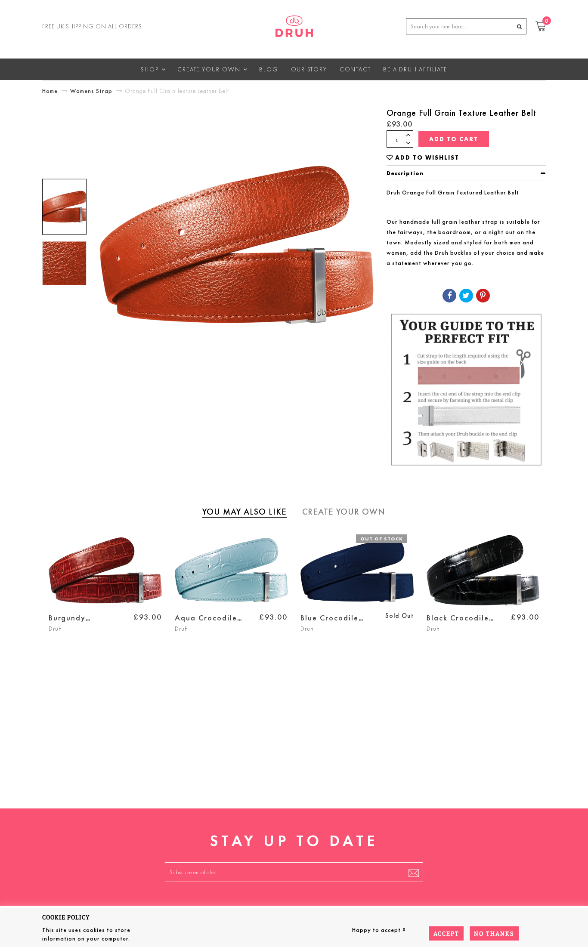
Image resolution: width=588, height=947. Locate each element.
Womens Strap (91, 91)
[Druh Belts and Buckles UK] (294, 24)
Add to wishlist (427, 157)
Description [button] (405, 173)
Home (50, 91)
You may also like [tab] (244, 511)
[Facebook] (449, 295)
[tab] (466, 173)
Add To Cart (453, 139)
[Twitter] (466, 295)
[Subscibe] (414, 872)
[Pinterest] (483, 295)
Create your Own (343, 511)
